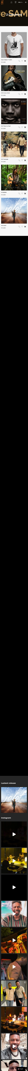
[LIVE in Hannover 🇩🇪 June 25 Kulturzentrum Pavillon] (14, 1046)
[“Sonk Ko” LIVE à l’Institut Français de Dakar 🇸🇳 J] (14, 861)
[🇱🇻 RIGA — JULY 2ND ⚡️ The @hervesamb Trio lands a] (14, 914)
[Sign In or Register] (11, 2)
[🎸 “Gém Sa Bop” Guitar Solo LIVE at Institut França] (14, 1020)
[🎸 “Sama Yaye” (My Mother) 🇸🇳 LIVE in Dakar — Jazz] (14, 967)
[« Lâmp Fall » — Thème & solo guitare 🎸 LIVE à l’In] (14, 834)
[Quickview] (19, 61)
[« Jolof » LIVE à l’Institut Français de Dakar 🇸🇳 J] (14, 887)
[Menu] (26, 2)
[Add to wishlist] (22, 61)
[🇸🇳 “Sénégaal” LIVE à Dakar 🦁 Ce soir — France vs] (14, 940)
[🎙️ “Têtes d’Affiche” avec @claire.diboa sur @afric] (14, 993)
